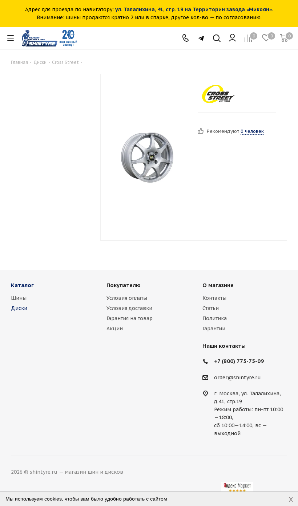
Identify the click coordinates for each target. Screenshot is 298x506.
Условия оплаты (126, 298)
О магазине (218, 285)
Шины (19, 298)
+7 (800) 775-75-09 (239, 361)
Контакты (214, 298)
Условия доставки (129, 308)
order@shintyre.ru (237, 377)
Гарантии (213, 328)
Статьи (210, 308)
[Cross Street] (218, 94)
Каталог (22, 285)
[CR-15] (147, 157)
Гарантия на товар (129, 318)
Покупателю (123, 285)
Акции (114, 328)
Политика (214, 318)
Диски (19, 308)
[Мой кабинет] (232, 38)
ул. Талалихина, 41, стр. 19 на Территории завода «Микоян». (194, 9)
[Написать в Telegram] (201, 38)
